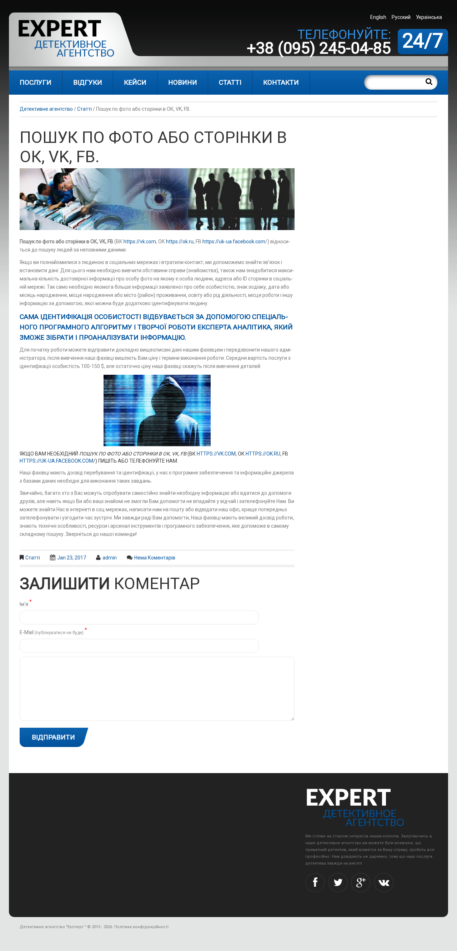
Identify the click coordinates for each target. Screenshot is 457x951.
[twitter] (338, 882)
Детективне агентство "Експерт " (53, 927)
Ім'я (26, 603)
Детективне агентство (46, 109)
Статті (230, 82)
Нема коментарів (154, 558)
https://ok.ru (180, 241)
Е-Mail (53, 631)
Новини (182, 82)
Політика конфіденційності (141, 927)
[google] (361, 882)
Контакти (281, 82)
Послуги (35, 82)
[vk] (383, 882)
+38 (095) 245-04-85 (319, 48)
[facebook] (315, 882)
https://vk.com (140, 241)
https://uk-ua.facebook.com (233, 241)
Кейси (135, 82)
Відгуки (87, 82)
